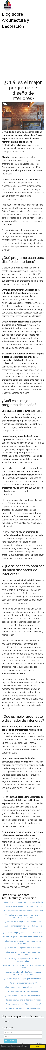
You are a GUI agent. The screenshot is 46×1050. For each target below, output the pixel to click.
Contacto (6, 1021)
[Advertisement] (23, 53)
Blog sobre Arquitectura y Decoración (15, 20)
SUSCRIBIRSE (10, 1041)
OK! (37, 1046)
